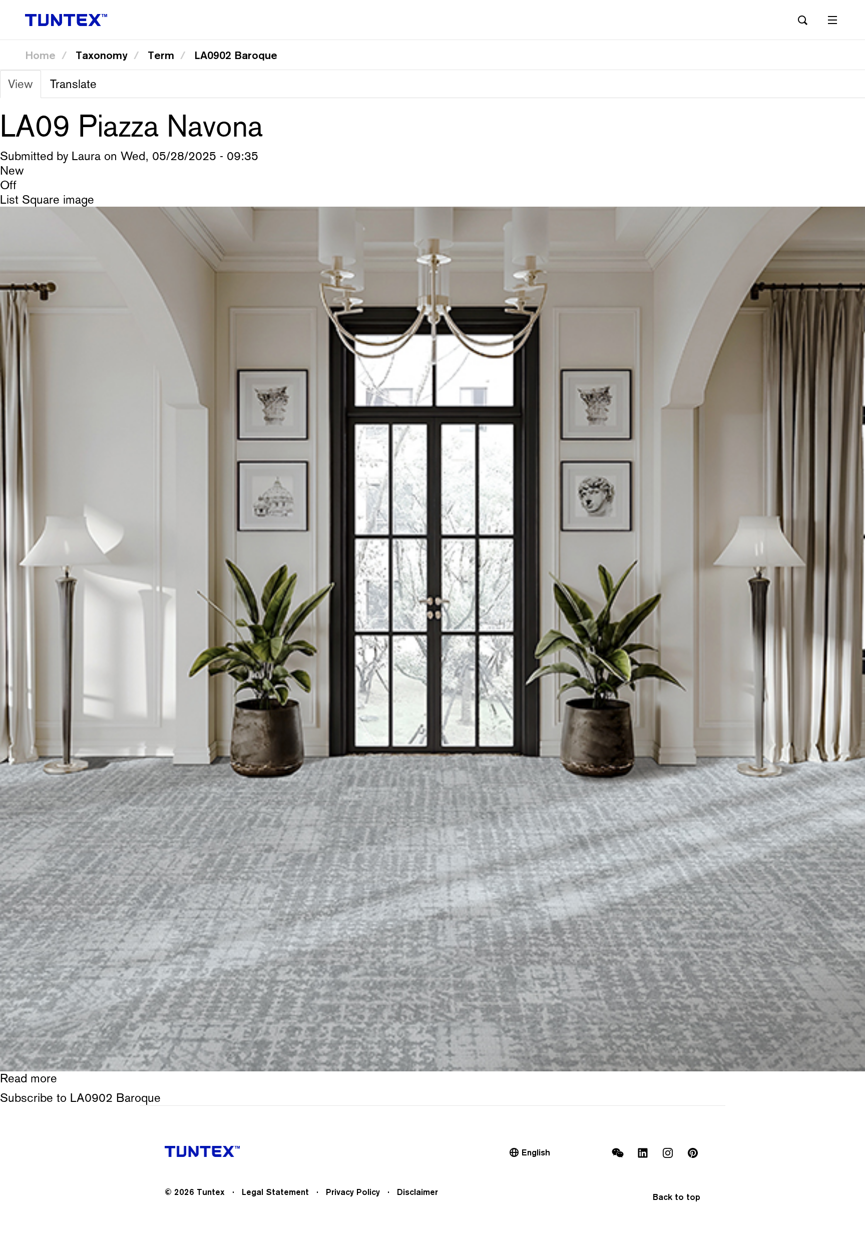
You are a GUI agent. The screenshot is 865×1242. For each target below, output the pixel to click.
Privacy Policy (353, 1192)
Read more (28, 1078)
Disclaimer (417, 1192)
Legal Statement (275, 1192)
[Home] (66, 20)
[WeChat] (617, 1152)
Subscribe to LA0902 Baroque (80, 1097)
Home (40, 55)
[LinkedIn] (642, 1152)
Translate (73, 84)
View (24, 87)
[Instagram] (667, 1152)
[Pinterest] (692, 1152)
